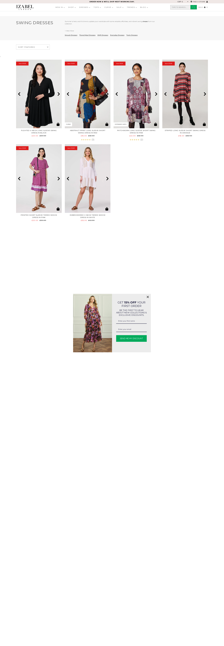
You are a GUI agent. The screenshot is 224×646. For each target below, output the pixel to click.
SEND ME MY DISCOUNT (131, 338)
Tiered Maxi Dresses (87, 35)
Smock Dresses (71, 35)
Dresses (83, 7)
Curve (107, 7)
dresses (145, 21)
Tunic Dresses (132, 35)
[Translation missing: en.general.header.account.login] (207, 2)
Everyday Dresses (117, 35)
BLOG (143, 7)
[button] (19, 94)
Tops (96, 7)
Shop (71, 7)
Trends (131, 7)
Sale (119, 7)
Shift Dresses (102, 35)
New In (59, 7)
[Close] (148, 297)
